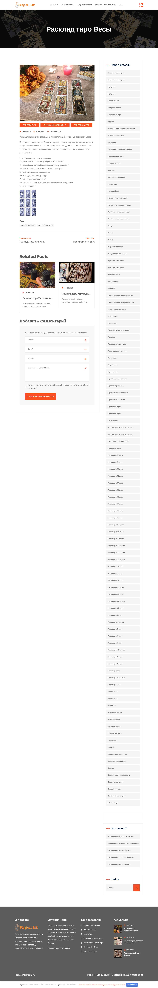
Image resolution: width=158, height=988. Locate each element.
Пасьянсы (112, 323)
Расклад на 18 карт (115, 511)
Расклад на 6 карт (115, 636)
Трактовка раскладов (116, 796)
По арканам (112, 358)
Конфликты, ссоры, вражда (119, 205)
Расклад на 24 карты (116, 559)
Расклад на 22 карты (116, 545)
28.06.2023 (68, 288)
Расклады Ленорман (116, 678)
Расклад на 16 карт (115, 497)
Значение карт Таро (116, 156)
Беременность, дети (116, 73)
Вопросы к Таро (114, 107)
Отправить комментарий (39, 396)
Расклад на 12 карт (115, 469)
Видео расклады (84, 5)
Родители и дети (115, 733)
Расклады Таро (67, 5)
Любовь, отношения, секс (118, 212)
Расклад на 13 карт (115, 476)
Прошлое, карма (114, 406)
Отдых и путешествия (117, 309)
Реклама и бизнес (115, 712)
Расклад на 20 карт (115, 532)
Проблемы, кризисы (116, 399)
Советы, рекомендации (117, 754)
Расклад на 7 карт (115, 643)
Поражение (112, 365)
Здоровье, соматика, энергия (120, 149)
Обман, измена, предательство (120, 295)
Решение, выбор (115, 726)
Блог (121, 5)
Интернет (112, 170)
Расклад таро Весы (45, 225)
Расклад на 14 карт (115, 483)
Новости (111, 288)
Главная (54, 5)
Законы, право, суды (116, 135)
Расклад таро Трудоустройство (121, 857)
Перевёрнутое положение (118, 330)
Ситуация (112, 740)
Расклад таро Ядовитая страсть (37, 298)
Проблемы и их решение (118, 393)
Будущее (111, 87)
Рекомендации (114, 719)
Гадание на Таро (114, 114)
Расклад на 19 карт (115, 518)
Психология (113, 420)
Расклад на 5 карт (115, 629)
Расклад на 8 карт (115, 657)
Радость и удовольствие (118, 441)
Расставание (113, 691)
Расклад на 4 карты (116, 622)
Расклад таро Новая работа (119, 864)
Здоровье (112, 142)
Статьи (111, 768)
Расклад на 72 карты (116, 650)
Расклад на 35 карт (115, 608)
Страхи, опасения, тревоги (119, 775)
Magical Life (118, 974)
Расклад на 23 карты (116, 552)
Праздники (112, 372)
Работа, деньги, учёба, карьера (120, 427)
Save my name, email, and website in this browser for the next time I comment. (58, 387)
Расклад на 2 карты (116, 525)
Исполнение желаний (116, 177)
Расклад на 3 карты (116, 587)
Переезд (111, 337)
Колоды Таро (113, 191)
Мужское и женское (116, 260)
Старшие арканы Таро (117, 761)
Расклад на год (114, 671)
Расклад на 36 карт (115, 615)
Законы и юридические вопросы (121, 128)
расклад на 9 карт (28, 225)
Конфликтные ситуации (117, 198)
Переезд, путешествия (117, 344)
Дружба (111, 121)
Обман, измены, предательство (121, 302)
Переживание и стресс (117, 351)
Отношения (112, 316)
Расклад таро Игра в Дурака (76, 293)
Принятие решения (115, 386)
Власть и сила (114, 101)
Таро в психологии (116, 782)
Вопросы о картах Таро (105, 5)
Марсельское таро (115, 247)
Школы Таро (113, 803)
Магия (110, 233)
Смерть (111, 747)
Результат (112, 705)
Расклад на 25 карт (115, 566)
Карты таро (112, 184)
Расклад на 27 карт (115, 573)
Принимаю (131, 985)
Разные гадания (114, 448)
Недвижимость (114, 274)
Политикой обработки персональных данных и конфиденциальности (101, 985)
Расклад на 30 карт (115, 594)
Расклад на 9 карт (81, 125)
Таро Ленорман (114, 789)
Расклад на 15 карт (115, 490)
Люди (110, 226)
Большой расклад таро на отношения (123, 843)
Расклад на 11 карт (115, 462)
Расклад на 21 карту (116, 539)
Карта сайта (137, 974)
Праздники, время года (117, 379)
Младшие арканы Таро (117, 253)
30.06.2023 (29, 292)
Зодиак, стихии (114, 163)
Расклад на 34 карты (116, 601)
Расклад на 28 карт (115, 580)
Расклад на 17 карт (115, 504)
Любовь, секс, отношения (55, 125)
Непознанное (113, 281)
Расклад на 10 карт (115, 455)
